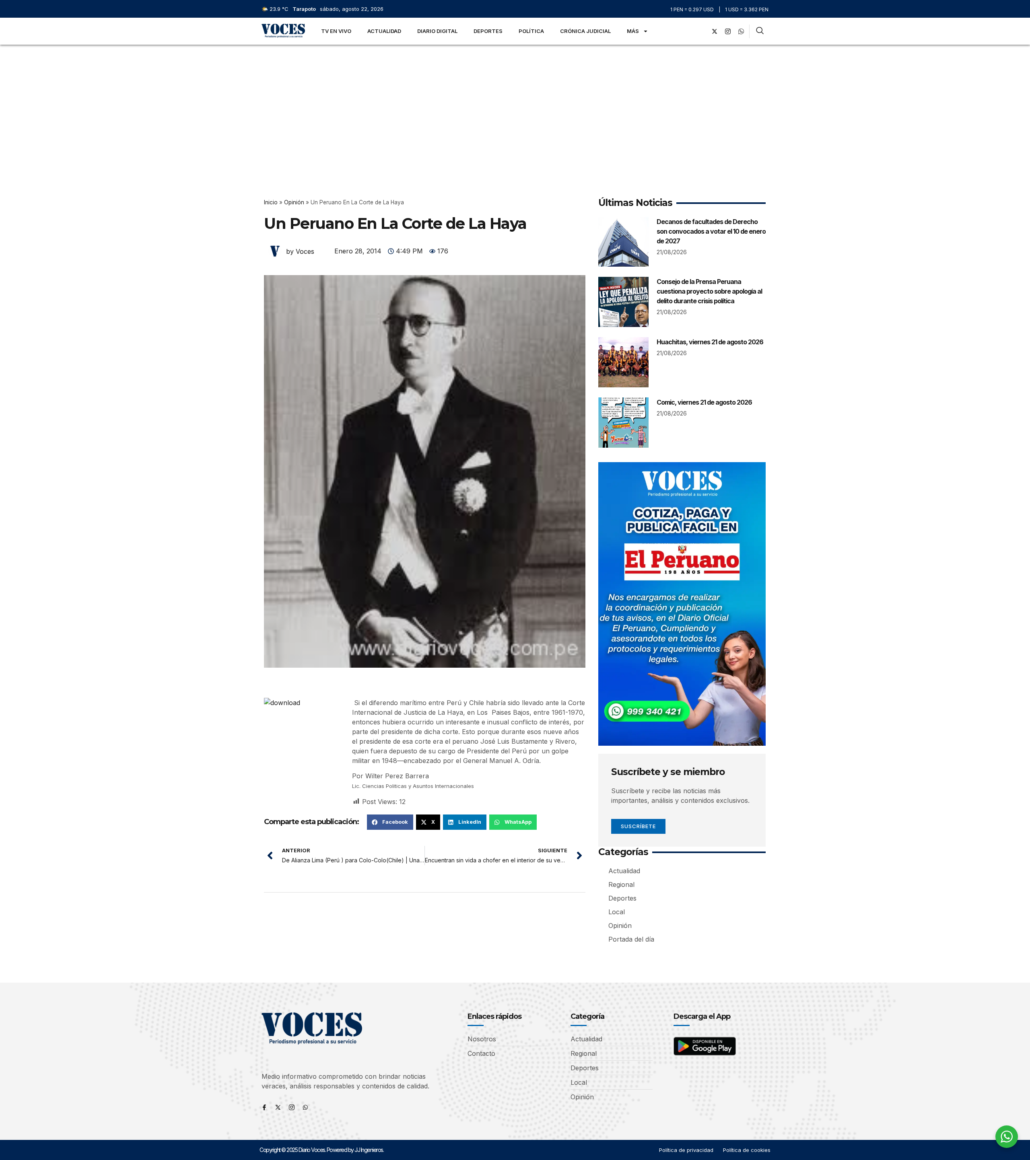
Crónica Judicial (585, 31)
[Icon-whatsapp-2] (741, 31)
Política (531, 31)
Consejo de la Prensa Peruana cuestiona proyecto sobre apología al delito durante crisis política (709, 291)
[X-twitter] (714, 31)
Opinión (294, 202)
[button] (390, 822)
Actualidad (384, 31)
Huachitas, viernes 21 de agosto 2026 (710, 342)
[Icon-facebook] (264, 1107)
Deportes (488, 31)
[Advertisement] (515, 105)
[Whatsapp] (305, 1107)
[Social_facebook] (701, 31)
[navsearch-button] (760, 31)
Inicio (271, 202)
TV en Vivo (336, 31)
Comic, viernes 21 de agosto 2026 (704, 402)
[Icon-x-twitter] (278, 1107)
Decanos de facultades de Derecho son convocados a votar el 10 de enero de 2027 (711, 231)
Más (633, 31)
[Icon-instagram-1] (727, 31)
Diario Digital (437, 31)
